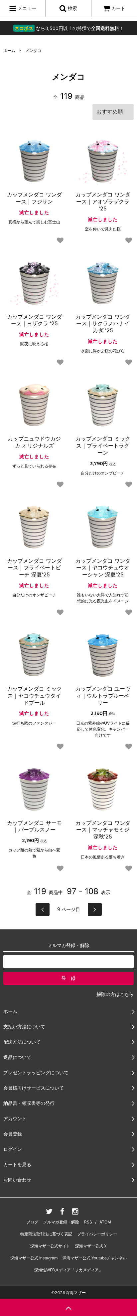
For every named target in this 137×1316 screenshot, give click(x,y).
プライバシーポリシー (97, 1233)
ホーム (9, 50)
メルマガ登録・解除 (61, 1221)
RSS (88, 1221)
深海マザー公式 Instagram (34, 1257)
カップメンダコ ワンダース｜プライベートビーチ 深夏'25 (34, 567)
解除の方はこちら (115, 994)
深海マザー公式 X (91, 1245)
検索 (72, 8)
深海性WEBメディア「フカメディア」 (68, 1269)
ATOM (105, 1221)
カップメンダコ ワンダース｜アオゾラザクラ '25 (102, 201)
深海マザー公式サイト (50, 1245)
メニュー (26, 8)
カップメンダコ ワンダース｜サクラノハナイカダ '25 (102, 323)
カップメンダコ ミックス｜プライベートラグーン (102, 445)
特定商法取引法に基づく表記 (46, 1233)
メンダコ (33, 50)
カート (118, 8)
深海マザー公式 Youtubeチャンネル (95, 1257)
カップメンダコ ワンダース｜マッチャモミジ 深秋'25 (102, 830)
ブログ (32, 1221)
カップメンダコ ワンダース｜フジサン (34, 198)
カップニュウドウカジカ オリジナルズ (34, 442)
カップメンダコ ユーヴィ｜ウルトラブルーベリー (102, 695)
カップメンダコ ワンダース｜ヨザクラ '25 (34, 320)
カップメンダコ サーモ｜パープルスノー (34, 826)
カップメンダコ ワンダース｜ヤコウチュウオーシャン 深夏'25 (102, 567)
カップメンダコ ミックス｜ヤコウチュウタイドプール (34, 695)
